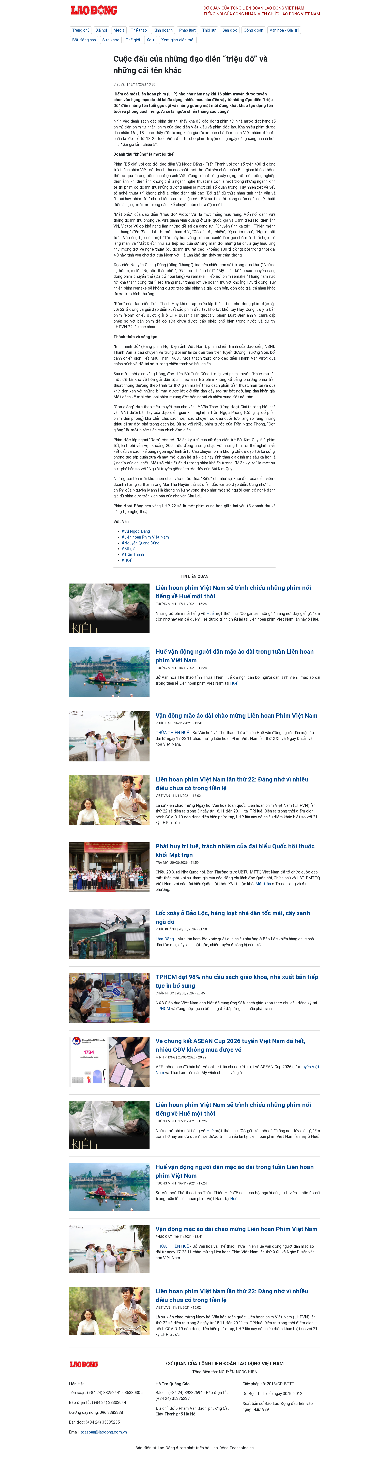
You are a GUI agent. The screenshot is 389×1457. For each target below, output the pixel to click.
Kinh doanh (163, 30)
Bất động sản (84, 39)
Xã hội (101, 30)
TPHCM (163, 1008)
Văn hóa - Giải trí (284, 30)
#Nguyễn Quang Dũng (140, 543)
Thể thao (139, 30)
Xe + (150, 39)
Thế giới (133, 39)
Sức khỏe (110, 39)
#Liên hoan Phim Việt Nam (145, 537)
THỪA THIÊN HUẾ (172, 732)
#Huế (126, 560)
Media (118, 30)
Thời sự (209, 30)
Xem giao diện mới (177, 39)
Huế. (234, 683)
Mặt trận (263, 883)
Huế (210, 613)
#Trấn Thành (133, 554)
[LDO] (109, 609)
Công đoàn (253, 30)
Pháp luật (187, 30)
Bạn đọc (229, 30)
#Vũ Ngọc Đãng (136, 531)
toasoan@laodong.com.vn (103, 1432)
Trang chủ (81, 30)
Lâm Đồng (165, 938)
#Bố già (128, 548)
